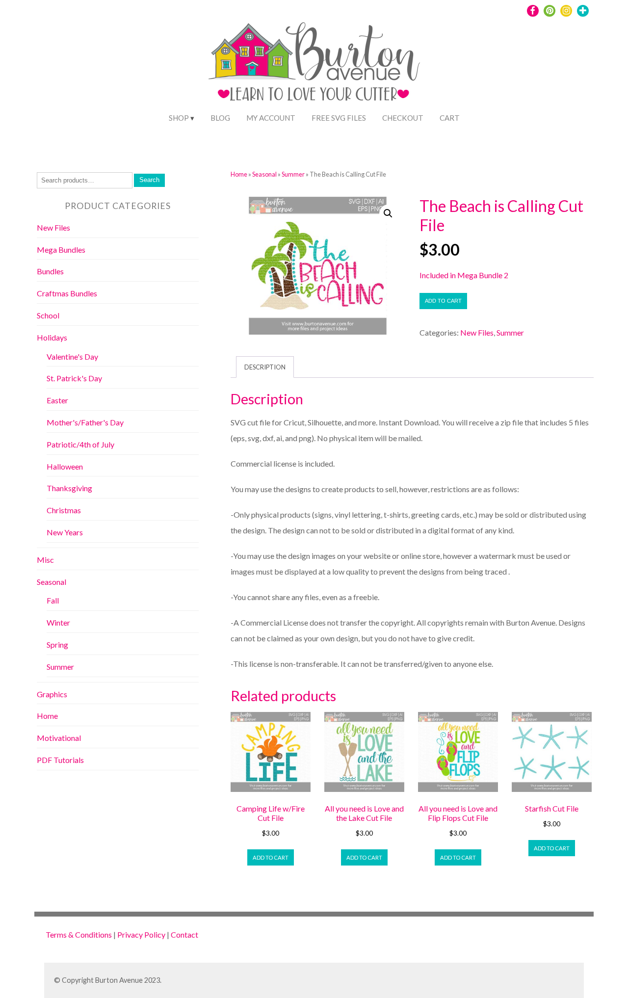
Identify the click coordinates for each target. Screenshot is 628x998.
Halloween (65, 466)
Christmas (64, 510)
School (48, 315)
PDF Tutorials (60, 759)
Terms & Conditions (79, 934)
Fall (53, 600)
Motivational (59, 737)
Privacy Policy (141, 934)
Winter (58, 622)
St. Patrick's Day (74, 378)
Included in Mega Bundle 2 (463, 275)
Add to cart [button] (270, 857)
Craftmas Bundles (67, 293)
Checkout (402, 117)
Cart (450, 117)
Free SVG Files (339, 117)
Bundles (50, 271)
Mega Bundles (61, 249)
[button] (388, 213)
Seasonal (264, 174)
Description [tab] (265, 367)
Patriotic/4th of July (80, 444)
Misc (45, 559)
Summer (293, 174)
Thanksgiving (69, 488)
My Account (270, 117)
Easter (57, 400)
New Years (65, 532)
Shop (179, 117)
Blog (220, 117)
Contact (184, 934)
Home (239, 174)
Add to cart (443, 301)
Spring (57, 644)
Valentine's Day (72, 356)
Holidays (52, 337)
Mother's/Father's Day (85, 422)
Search (149, 180)
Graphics (52, 694)
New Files (477, 332)
